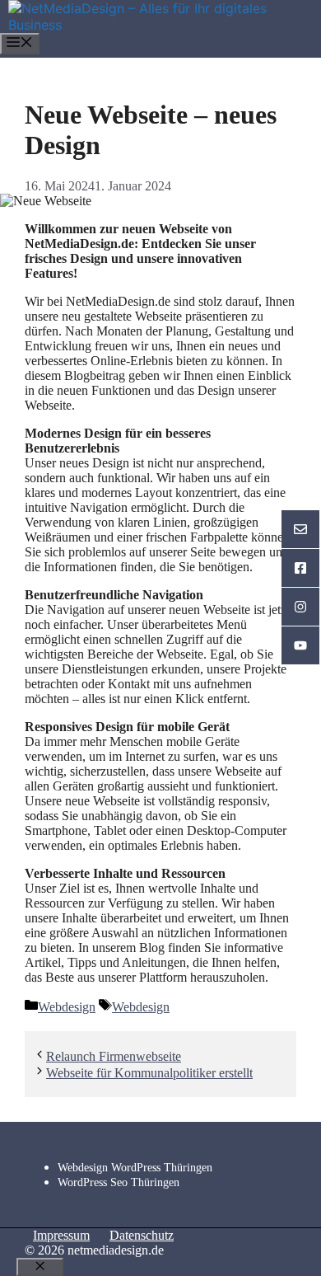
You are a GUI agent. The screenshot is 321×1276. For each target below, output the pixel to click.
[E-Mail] (300, 529)
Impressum (61, 1235)
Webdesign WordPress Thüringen (135, 1167)
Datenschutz (141, 1235)
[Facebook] (300, 568)
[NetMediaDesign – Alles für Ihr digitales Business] (164, 24)
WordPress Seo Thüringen (118, 1182)
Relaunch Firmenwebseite (113, 1056)
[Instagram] (300, 607)
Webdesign (66, 1007)
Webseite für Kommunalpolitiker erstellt (149, 1073)
